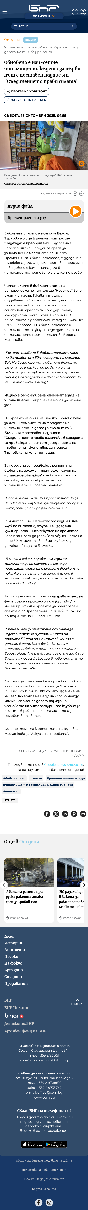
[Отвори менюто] (5, 11)
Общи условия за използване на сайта (44, 1160)
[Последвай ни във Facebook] (39, 1203)
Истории (13, 943)
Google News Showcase (63, 765)
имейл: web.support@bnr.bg (44, 1060)
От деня (12, 40)
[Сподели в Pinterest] (74, 814)
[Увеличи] (74, 193)
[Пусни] (75, 211)
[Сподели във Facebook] (47, 814)
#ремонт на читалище (66, 778)
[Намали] (81, 193)
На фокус (13, 963)
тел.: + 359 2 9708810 (44, 1083)
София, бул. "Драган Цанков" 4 (44, 1050)
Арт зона (13, 970)
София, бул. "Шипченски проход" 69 (44, 1078)
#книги (36, 778)
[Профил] (82, 12)
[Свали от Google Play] (55, 1144)
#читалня (11, 791)
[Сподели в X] (56, 814)
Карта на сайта (44, 1189)
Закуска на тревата (28, 100)
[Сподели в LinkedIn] (65, 814)
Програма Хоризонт (29, 91)
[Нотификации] (75, 12)
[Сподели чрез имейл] (83, 814)
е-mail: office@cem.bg (44, 1093)
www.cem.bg (44, 1097)
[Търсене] (72, 26)
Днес (9, 936)
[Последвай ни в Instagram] (49, 1203)
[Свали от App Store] (32, 1144)
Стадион (13, 976)
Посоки (11, 956)
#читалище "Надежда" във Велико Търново (38, 785)
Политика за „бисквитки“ (44, 1179)
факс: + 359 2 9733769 (44, 1088)
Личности (14, 949)
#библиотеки (14, 778)
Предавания (16, 983)
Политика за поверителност (44, 1170)
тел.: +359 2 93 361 (44, 1055)
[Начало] (44, 8)
